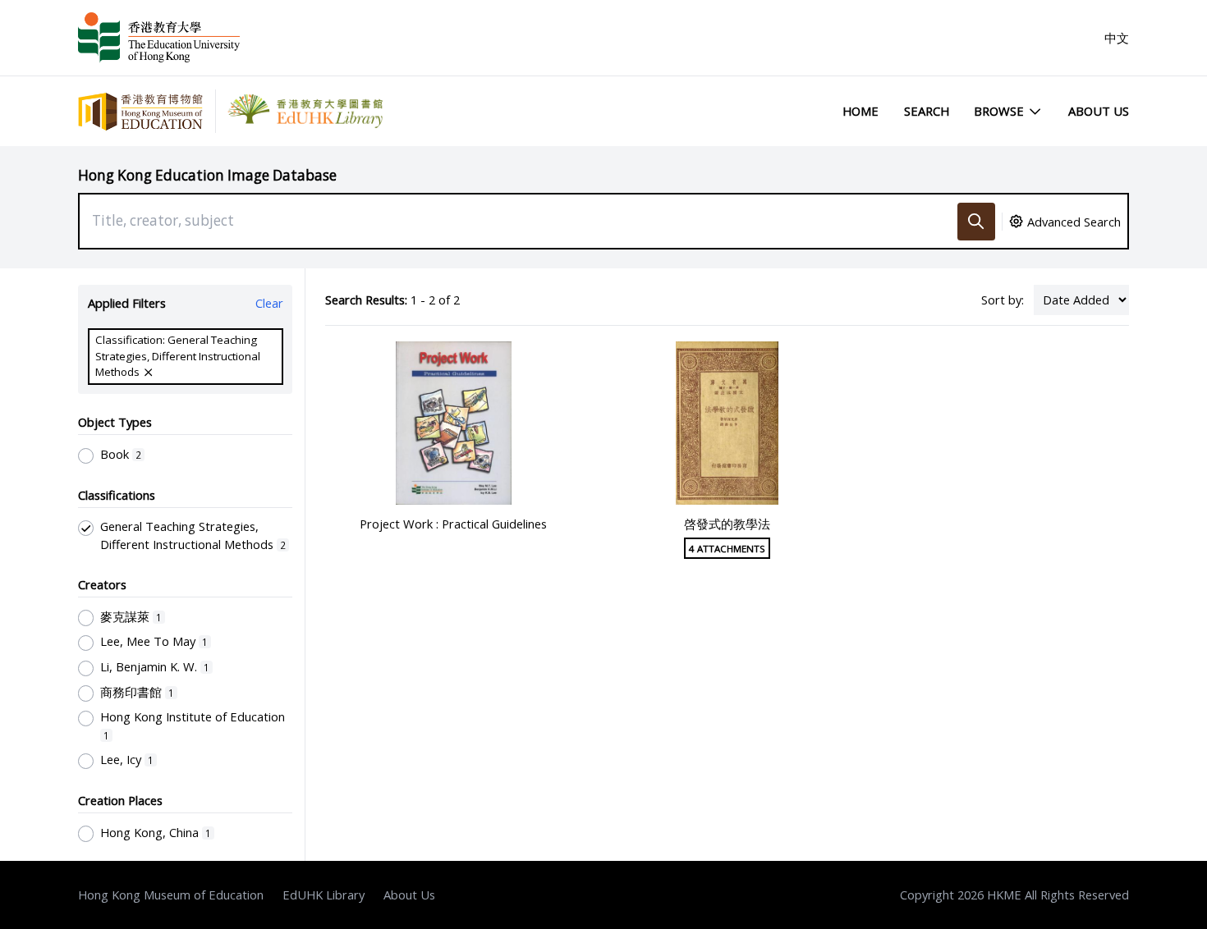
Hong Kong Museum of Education (171, 894)
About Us (1098, 111)
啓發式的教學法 (727, 523)
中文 (1116, 38)
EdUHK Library (323, 894)
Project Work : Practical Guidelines (453, 523)
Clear (269, 303)
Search (926, 111)
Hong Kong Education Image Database (207, 175)
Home (860, 111)
